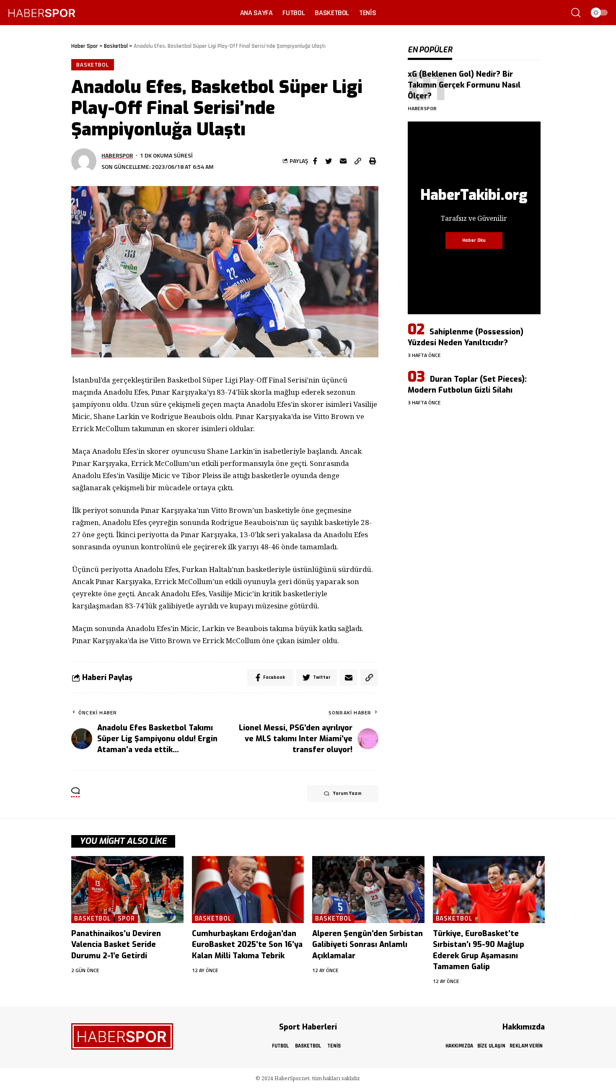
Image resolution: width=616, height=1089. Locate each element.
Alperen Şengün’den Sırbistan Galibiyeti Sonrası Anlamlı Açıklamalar (367, 944)
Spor (126, 918)
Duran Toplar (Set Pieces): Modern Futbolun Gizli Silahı (467, 384)
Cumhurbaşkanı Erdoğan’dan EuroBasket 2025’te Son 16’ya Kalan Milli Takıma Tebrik (247, 944)
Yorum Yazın (347, 793)
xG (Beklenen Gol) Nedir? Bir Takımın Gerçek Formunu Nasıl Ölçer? (464, 85)
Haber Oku (474, 240)
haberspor (117, 155)
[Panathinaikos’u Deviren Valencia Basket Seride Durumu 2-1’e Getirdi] (127, 889)
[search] (575, 12)
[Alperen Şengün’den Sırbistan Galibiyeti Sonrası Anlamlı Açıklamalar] (368, 889)
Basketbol (92, 64)
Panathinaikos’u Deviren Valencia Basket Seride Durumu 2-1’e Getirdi (116, 944)
